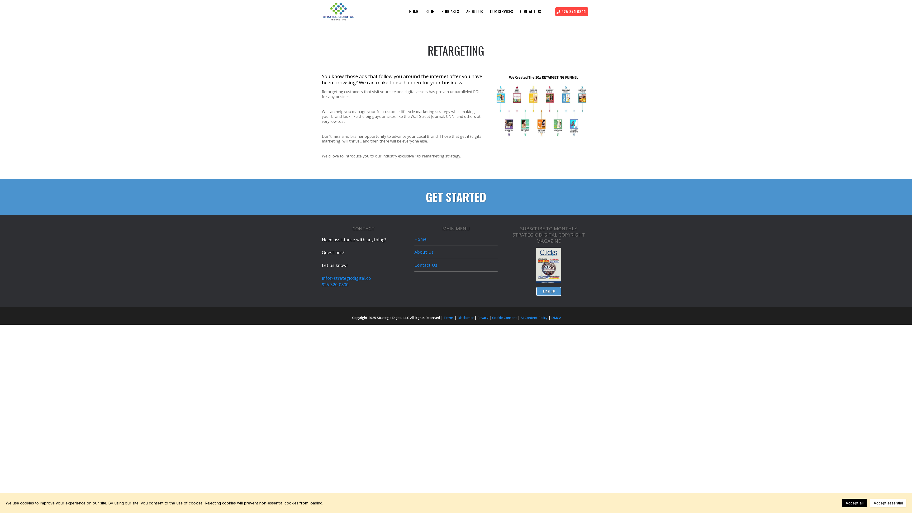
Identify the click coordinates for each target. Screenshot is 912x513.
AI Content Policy (534, 317)
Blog (430, 11)
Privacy (482, 317)
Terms (448, 317)
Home (413, 11)
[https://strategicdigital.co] (338, 11)
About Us (474, 11)
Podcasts (450, 11)
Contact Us (530, 11)
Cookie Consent (504, 317)
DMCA (556, 317)
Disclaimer (465, 317)
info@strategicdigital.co (346, 278)
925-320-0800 (335, 284)
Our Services (501, 11)
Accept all (855, 503)
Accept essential (888, 503)
